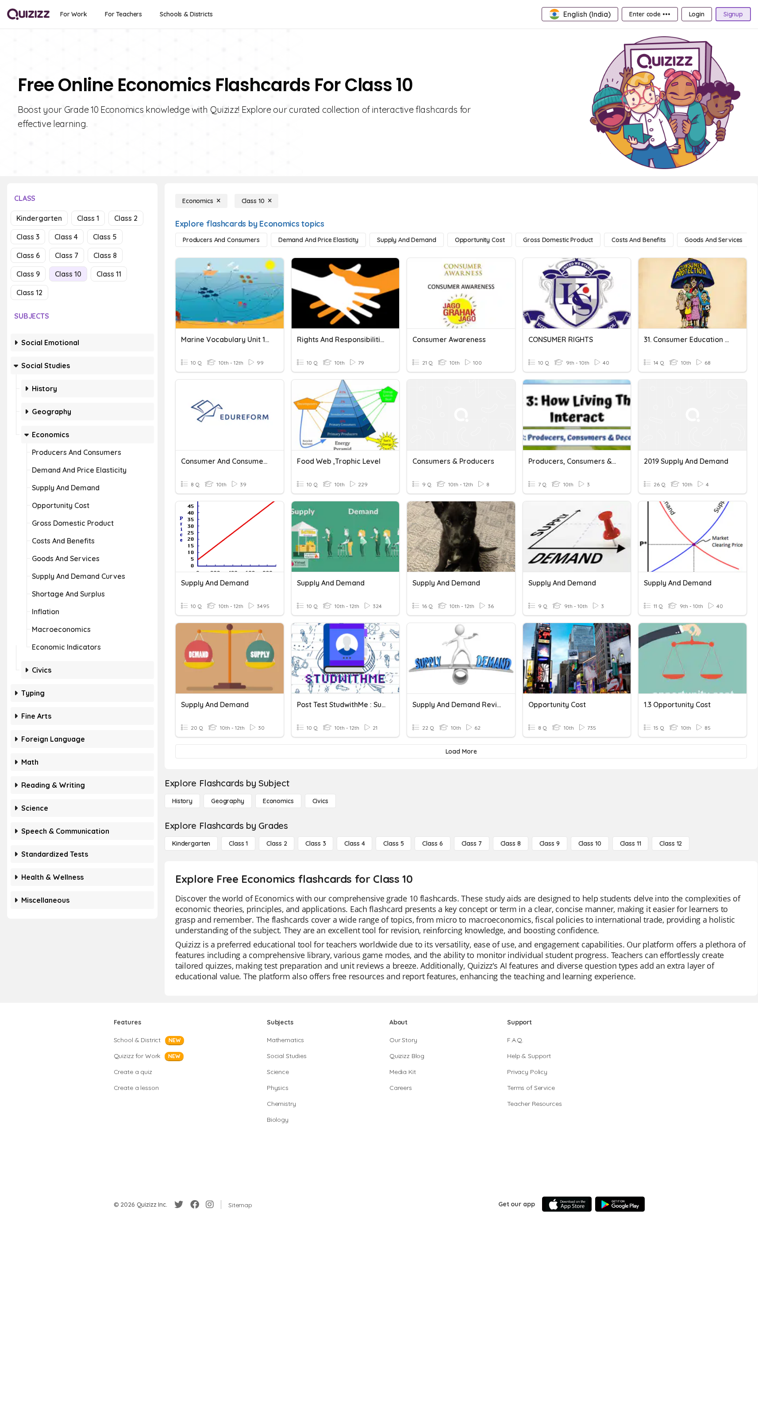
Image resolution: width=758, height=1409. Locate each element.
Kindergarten (39, 218)
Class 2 (126, 218)
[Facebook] (194, 1204)
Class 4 (66, 236)
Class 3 (27, 236)
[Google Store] (620, 1204)
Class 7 (66, 255)
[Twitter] (178, 1204)
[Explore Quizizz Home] (28, 14)
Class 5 (105, 236)
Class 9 (28, 273)
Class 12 (29, 292)
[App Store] (567, 1204)
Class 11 (108, 273)
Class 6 (28, 255)
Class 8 (105, 255)
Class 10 (68, 273)
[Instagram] (210, 1204)
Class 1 (88, 218)
